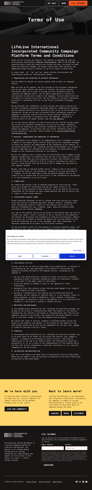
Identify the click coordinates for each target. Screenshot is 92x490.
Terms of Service (44, 482)
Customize (45, 256)
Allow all (72, 256)
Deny (19, 256)
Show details (77, 250)
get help (52, 3)
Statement (79, 413)
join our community (17, 409)
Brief (66, 413)
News (64, 3)
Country (68, 444)
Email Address (47, 444)
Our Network (58, 119)
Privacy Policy (31, 482)
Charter (55, 413)
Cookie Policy (57, 482)
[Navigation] (14, 3)
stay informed (78, 3)
